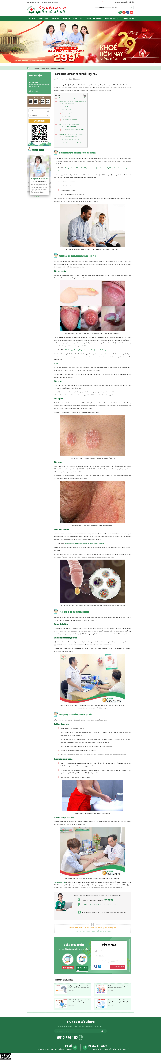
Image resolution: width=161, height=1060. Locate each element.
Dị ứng (66, 106)
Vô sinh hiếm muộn (129, 18)
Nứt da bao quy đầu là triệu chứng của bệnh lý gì (72, 101)
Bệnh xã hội (77, 18)
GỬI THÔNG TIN (117, 967)
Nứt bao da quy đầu (60, 882)
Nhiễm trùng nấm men (71, 119)
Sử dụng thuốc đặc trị (70, 126)
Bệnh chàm (68, 116)
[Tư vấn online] (128, 12)
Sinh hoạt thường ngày (71, 136)
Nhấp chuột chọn (88, 904)
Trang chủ (36, 68)
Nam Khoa (55, 18)
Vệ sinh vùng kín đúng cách (72, 139)
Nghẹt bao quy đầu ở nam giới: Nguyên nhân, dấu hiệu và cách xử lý (79, 987)
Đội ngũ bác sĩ (33, 91)
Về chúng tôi (43, 18)
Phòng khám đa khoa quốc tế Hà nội (91, 1026)
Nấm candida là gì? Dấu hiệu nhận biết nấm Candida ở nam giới (85, 543)
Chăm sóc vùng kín (112, 18)
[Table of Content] (84, 95)
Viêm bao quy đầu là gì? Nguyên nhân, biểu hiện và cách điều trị (85, 350)
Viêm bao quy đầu (69, 103)
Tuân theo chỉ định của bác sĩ (73, 143)
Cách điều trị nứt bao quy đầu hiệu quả (69, 124)
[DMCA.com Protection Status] (5, 1059)
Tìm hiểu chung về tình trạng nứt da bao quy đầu (72, 98)
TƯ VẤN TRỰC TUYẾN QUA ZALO (39, 141)
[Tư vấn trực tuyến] (101, 904)
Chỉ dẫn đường (34, 82)
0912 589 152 (67, 1037)
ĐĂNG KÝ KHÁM (39, 120)
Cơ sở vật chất (34, 86)
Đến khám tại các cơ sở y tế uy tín (74, 129)
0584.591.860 (108, 899)
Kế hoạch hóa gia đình (94, 18)
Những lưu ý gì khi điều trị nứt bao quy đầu (70, 134)
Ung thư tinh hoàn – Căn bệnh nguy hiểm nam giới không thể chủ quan (118, 1001)
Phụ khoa (66, 18)
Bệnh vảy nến (68, 113)
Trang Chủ (31, 18)
